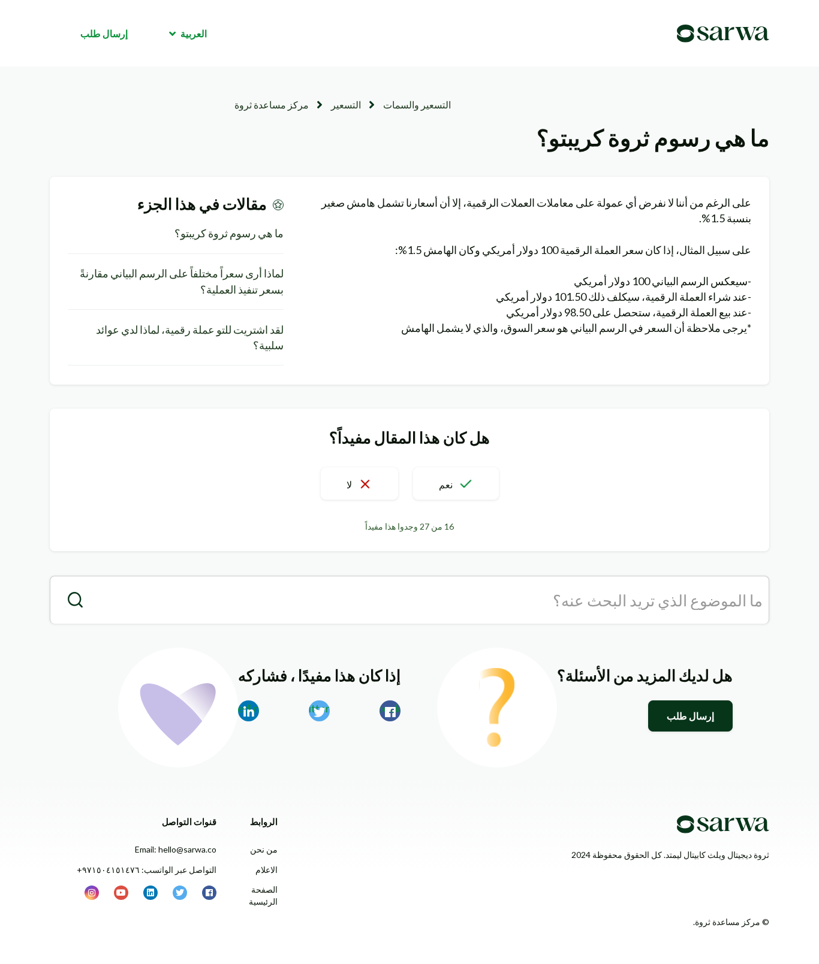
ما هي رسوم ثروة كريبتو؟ (229, 233)
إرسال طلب (104, 33)
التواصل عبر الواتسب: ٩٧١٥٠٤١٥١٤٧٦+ (146, 870)
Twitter (319, 708)
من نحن (264, 849)
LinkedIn (248, 708)
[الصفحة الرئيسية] (723, 34)
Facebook (390, 708)
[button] (456, 483)
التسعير (346, 104)
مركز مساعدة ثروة (271, 104)
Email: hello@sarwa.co (175, 849)
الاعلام (266, 870)
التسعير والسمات (417, 104)
